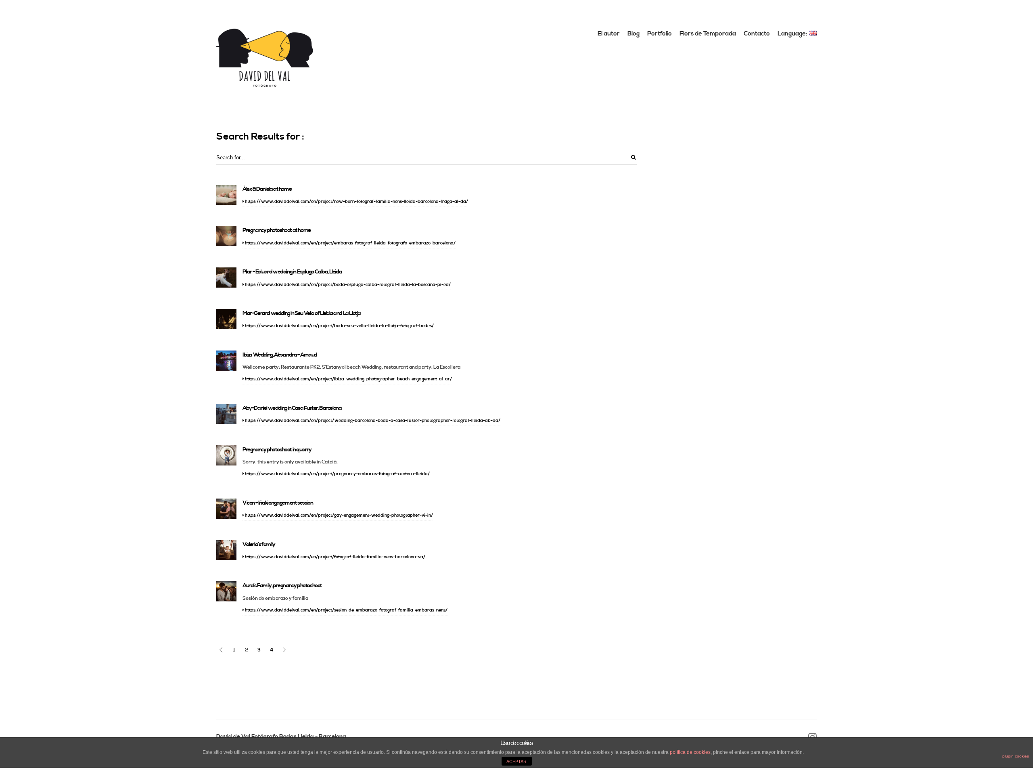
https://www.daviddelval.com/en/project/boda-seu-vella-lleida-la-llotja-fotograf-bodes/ (339, 326)
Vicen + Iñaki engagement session (278, 503)
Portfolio (659, 34)
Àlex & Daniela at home (267, 189)
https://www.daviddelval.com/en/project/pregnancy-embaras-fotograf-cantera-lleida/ (337, 474)
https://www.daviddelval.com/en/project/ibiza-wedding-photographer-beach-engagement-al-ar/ (348, 379)
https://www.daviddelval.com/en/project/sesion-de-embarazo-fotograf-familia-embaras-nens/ (345, 610)
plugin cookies (1015, 756)
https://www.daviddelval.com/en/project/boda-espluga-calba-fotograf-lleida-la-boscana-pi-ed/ (347, 285)
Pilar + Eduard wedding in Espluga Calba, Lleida (292, 271)
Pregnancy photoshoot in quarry (277, 449)
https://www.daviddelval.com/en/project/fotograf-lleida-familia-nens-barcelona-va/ (334, 557)
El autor (609, 34)
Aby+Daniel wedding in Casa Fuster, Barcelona (292, 408)
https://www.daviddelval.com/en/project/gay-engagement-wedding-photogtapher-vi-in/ (338, 515)
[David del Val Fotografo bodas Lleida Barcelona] (264, 57)
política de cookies (690, 752)
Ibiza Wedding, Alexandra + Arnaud (280, 355)
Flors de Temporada (708, 34)
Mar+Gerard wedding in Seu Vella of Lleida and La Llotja (302, 313)
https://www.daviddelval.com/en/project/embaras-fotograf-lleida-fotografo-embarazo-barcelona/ (350, 243)
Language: (793, 34)
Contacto (757, 34)
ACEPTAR (516, 761)
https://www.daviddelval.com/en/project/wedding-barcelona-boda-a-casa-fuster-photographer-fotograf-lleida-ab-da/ (372, 421)
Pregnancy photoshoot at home (277, 230)
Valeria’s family (259, 544)
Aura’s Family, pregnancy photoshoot (282, 585)
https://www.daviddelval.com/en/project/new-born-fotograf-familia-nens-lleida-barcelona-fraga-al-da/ (356, 202)
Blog (633, 34)
